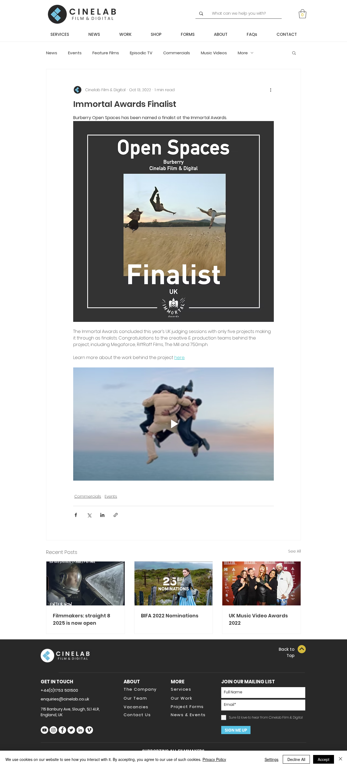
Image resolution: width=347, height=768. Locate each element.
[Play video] (173, 423)
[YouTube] (44, 730)
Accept (323, 759)
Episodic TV (141, 53)
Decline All (296, 759)
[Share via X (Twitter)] (89, 515)
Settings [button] (271, 759)
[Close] (340, 759)
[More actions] (270, 90)
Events (75, 53)
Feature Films (105, 53)
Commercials (176, 53)
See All (294, 551)
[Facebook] (62, 730)
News (51, 53)
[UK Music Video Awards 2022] (261, 583)
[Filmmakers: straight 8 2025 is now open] (85, 583)
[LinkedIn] (80, 730)
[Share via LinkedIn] (102, 515)
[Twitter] (71, 730)
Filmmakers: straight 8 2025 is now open (81, 619)
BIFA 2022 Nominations (169, 615)
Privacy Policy (214, 759)
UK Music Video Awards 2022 (258, 619)
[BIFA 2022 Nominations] (173, 583)
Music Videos (214, 53)
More (243, 53)
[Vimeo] (89, 730)
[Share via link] (115, 515)
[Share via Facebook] (75, 515)
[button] (302, 13)
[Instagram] (53, 730)
